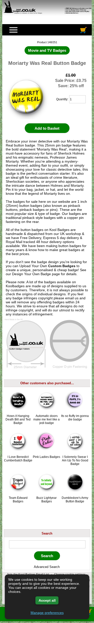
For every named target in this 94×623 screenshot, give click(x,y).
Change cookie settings (69, 574)
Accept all (47, 600)
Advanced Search (47, 567)
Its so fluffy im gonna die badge (75, 417)
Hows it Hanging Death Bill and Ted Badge (18, 419)
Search (47, 533)
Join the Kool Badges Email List (28, 574)
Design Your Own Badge (31, 274)
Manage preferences (47, 613)
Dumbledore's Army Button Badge (75, 499)
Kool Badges (59, 230)
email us (71, 298)
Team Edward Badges (18, 499)
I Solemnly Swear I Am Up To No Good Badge (75, 460)
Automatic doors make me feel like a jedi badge (46, 419)
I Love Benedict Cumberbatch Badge (18, 458)
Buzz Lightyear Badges (46, 499)
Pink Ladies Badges (46, 457)
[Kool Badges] (46, 16)
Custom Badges (61, 266)
